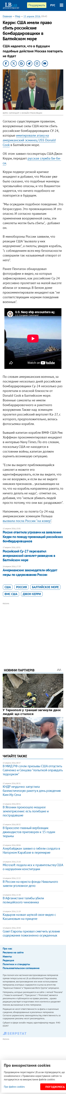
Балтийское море (45, 587)
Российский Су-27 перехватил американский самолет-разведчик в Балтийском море (29, 555)
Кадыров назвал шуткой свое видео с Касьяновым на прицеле (29, 916)
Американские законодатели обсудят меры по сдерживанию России (30, 572)
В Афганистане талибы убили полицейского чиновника (23, 900)
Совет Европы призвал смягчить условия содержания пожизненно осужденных (31, 933)
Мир (17, 16)
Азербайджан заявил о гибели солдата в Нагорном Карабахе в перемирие (31, 850)
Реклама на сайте (13, 952)
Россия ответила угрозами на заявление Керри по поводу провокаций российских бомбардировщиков (33, 536)
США (8, 587)
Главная (7, 16)
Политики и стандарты (16, 964)
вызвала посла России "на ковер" (27, 521)
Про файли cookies (14, 1086)
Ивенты (7, 956)
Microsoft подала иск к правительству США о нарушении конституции (33, 867)
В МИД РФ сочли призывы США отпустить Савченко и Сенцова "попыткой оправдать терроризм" (33, 770)
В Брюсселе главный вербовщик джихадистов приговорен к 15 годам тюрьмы (29, 832)
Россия (21, 587)
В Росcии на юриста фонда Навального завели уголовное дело (30, 883)
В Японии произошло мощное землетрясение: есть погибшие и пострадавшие (26, 811)
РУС (52, 5)
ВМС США (11, 594)
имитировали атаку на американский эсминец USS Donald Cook (29, 140)
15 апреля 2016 (32, 16)
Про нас (7, 948)
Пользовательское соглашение (21, 968)
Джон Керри (32, 594)
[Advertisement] (33, 631)
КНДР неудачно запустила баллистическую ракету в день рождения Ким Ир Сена (32, 790)
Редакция (8, 960)
